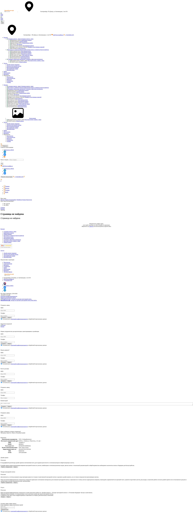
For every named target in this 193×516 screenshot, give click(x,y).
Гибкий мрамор (23, 41)
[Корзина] (1, 144)
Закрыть (15, 467)
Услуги (5, 63)
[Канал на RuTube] (5, 284)
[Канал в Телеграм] (5, 152)
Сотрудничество (11, 78)
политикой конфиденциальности (19, 319)
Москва (3, 199)
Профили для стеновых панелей (36, 47)
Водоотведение (11, 70)
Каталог (6, 37)
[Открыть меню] (2, 22)
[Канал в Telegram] (5, 171)
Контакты (6, 74)
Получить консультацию (6, 176)
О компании (10, 81)
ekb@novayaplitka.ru (58, 35)
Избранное (5, 145)
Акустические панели (28, 45)
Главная (7, 186)
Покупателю (10, 77)
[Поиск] (2, 164)
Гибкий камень (23, 62)
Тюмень (7, 199)
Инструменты (21, 48)
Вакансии (9, 79)
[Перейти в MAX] (8, 285)
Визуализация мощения (13, 67)
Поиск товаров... (5, 159)
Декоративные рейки (27, 43)
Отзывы (9, 82)
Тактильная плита (25, 58)
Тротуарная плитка (26, 51)
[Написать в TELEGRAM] (2, 19)
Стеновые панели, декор (26, 38)
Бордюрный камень (26, 52)
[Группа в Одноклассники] (4, 157)
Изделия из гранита (26, 53)
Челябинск (19, 199)
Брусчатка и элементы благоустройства (38, 49)
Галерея (7, 190)
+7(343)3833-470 (69, 35)
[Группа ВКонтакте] (5, 155)
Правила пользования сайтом (8, 297)
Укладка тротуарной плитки (14, 66)
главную (91, 226)
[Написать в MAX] (9, 150)
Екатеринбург (12, 199)
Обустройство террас (27, 55)
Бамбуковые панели (26, 40)
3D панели (19, 44)
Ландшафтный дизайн (12, 68)
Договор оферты (8, 271)
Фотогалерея (7, 72)
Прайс (5, 71)
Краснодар (29, 199)
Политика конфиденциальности (9, 296)
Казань (24, 199)
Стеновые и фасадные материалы (34, 59)
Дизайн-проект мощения (13, 64)
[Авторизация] (1, 183)
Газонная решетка (25, 56)
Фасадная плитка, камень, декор (36, 60)
